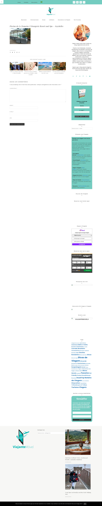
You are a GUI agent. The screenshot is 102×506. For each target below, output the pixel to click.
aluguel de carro (75, 343)
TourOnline (83, 383)
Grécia (86, 365)
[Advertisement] (54, 38)
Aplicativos (83, 343)
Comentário (13, 88)
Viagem (83, 387)
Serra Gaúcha (85, 380)
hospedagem (76, 367)
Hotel (83, 367)
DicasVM (83, 361)
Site (11, 118)
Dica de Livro (83, 354)
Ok (85, 503)
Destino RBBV (75, 352)
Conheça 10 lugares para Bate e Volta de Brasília (16, 72)
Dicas (89, 355)
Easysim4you (85, 180)
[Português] (41, 2)
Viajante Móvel (51, 11)
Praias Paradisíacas (84, 375)
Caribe (85, 346)
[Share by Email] (17, 52)
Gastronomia (81, 365)
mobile (79, 373)
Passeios (85, 373)
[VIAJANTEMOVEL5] (72, 309)
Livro (80, 370)
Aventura (74, 345)
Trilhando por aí (76, 385)
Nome (11, 105)
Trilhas (84, 385)
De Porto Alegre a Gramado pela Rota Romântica (59, 72)
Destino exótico (84, 350)
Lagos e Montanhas (83, 368)
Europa (76, 365)
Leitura (77, 370)
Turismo (75, 387)
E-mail (12, 111)
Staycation (75, 383)
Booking (83, 160)
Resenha (73, 378)
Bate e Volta (83, 345)
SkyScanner (80, 155)
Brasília (73, 346)
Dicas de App (74, 357)
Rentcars (85, 175)
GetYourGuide (82, 186)
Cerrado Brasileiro (78, 348)
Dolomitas (74, 363)
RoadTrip (80, 378)
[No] (100, 503)
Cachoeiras (80, 346)
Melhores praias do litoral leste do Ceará (45, 72)
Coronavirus (75, 350)
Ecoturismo (82, 363)
